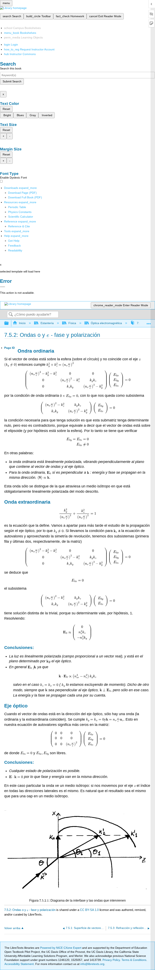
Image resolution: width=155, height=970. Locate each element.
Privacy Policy (111, 959)
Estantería (47, 323)
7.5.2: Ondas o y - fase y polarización (30, 910)
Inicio (22, 323)
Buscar (10, 315)
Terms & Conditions (133, 959)
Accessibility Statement (19, 964)
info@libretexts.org (92, 964)
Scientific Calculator (20, 216)
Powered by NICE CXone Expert (61, 947)
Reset (6, 109)
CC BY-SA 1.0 (89, 910)
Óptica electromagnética (106, 323)
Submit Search (12, 81)
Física (72, 323)
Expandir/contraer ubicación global (149, 322)
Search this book (10, 68)
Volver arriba (12, 928)
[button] (14, 245)
